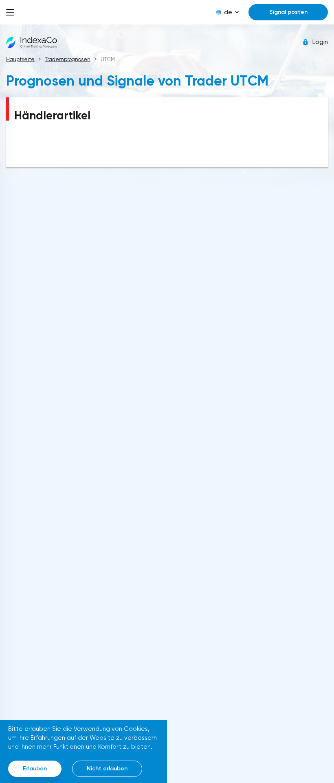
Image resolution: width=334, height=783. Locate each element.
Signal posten (288, 12)
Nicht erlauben (107, 768)
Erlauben (35, 768)
